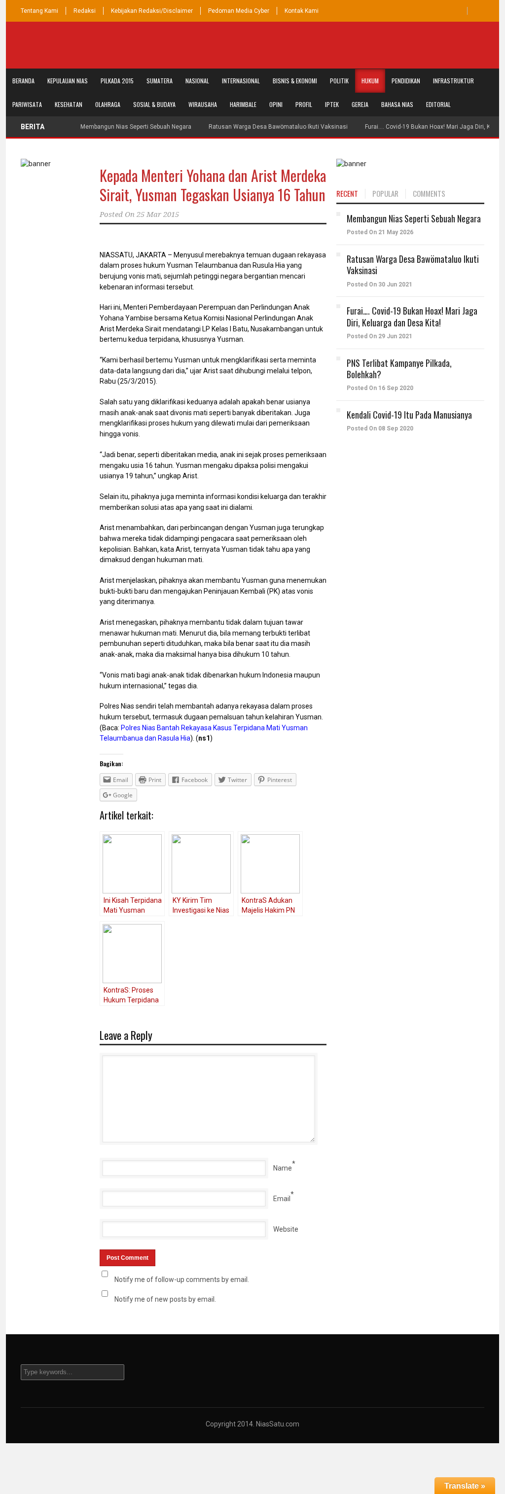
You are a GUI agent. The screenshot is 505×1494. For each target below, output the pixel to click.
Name (282, 1168)
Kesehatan (68, 104)
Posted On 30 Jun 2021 (379, 284)
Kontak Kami (302, 10)
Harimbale (243, 104)
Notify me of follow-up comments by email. (181, 1279)
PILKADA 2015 (117, 80)
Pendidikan (406, 80)
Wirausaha (202, 104)
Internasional (241, 80)
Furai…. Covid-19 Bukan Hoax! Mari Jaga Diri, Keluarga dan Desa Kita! (412, 316)
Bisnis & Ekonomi (295, 80)
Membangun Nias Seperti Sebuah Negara (135, 126)
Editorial (438, 104)
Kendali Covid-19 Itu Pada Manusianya (409, 414)
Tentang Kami (39, 10)
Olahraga (107, 104)
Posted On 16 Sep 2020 (380, 388)
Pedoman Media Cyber (238, 10)
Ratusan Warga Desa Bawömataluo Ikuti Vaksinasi (278, 126)
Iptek (332, 104)
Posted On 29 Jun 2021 (379, 336)
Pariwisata (27, 104)
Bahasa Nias (397, 104)
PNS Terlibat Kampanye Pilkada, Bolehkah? (399, 368)
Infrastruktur (453, 80)
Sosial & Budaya (154, 104)
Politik (339, 80)
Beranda (23, 80)
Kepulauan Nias (67, 80)
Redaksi (84, 10)
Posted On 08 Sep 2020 (380, 428)
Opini (276, 104)
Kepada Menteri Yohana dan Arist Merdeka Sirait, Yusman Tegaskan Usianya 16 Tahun (213, 185)
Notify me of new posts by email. (165, 1299)
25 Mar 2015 (158, 214)
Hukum (370, 80)
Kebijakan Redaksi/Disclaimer (152, 10)
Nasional (197, 80)
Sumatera (159, 80)
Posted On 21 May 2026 (380, 232)
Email (281, 1199)
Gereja (360, 104)
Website (285, 1229)
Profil (303, 104)
